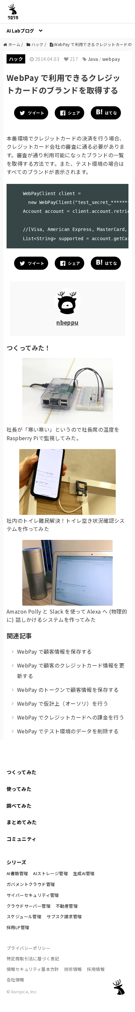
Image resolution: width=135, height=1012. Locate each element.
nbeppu (67, 322)
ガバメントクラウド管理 (31, 884)
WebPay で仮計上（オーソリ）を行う (62, 703)
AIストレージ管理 (50, 873)
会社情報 (15, 979)
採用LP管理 (18, 927)
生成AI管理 (83, 873)
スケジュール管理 (24, 916)
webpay (111, 59)
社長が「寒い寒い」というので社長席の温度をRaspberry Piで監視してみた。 (63, 433)
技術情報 (73, 969)
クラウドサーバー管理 (28, 906)
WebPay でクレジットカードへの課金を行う (70, 717)
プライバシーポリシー (28, 948)
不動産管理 (67, 906)
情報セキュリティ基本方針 (33, 969)
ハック (16, 59)
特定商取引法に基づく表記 (33, 958)
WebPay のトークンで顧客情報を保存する (68, 690)
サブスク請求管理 (64, 916)
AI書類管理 (17, 873)
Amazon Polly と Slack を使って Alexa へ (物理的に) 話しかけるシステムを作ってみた (67, 615)
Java (93, 59)
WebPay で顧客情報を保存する (54, 651)
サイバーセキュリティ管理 (33, 895)
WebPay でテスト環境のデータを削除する (68, 731)
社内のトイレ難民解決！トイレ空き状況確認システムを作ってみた (66, 525)
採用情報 (96, 969)
